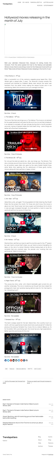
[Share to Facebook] (6, 360)
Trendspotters (7, 4)
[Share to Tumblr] (24, 360)
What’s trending (30, 57)
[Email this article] (27, 360)
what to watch (37, 368)
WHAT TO (30, 368)
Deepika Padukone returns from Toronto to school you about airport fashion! (23, 423)
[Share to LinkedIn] (19, 360)
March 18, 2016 (51, 411)
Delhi (6, 368)
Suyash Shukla (12, 57)
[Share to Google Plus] (11, 360)
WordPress (50, 454)
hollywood (12, 368)
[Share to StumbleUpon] (21, 360)
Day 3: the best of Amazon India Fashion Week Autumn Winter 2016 (20, 404)
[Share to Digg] (13, 360)
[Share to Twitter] (8, 360)
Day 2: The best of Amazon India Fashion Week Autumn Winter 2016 (21, 411)
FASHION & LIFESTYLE (22, 57)
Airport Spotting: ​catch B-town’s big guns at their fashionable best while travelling (23, 417)
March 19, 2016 (51, 404)
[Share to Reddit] (16, 360)
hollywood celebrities (21, 368)
